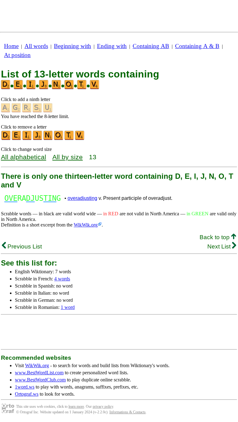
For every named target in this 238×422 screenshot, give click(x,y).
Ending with (112, 46)
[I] (27, 138)
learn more (76, 406)
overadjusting (82, 198)
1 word (68, 307)
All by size (67, 156)
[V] (80, 138)
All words (36, 46)
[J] (38, 138)
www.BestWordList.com (39, 372)
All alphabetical (23, 156)
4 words (62, 278)
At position (17, 55)
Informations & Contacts (127, 412)
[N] (48, 138)
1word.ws (24, 386)
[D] (6, 138)
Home (11, 46)
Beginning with (72, 46)
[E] (16, 138)
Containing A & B (197, 46)
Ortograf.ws (26, 394)
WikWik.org (86, 224)
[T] (69, 138)
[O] (59, 138)
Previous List (24, 246)
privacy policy (103, 406)
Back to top (215, 237)
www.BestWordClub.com (40, 379)
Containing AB (151, 46)
